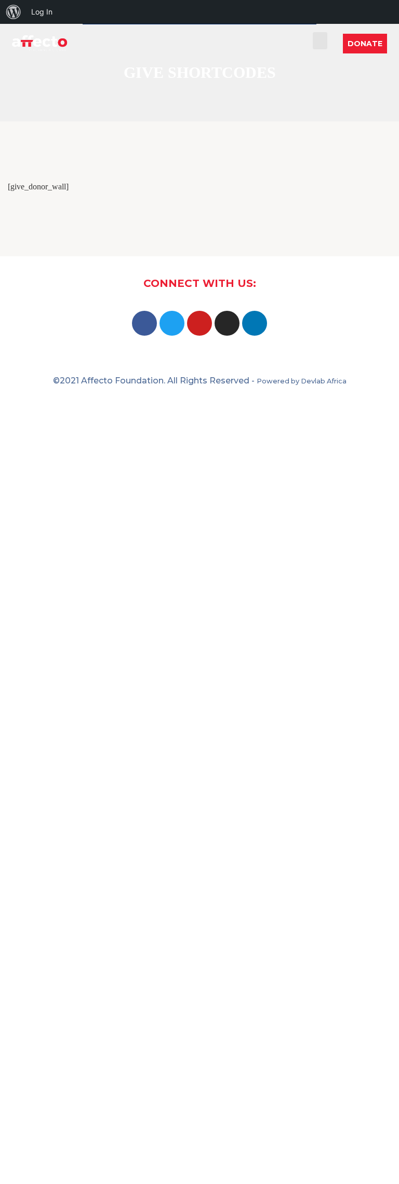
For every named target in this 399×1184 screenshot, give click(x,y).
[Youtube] (199, 323)
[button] (320, 40)
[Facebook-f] (144, 323)
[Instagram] (227, 323)
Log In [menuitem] (41, 11)
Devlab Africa (324, 381)
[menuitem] (13, 12)
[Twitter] (171, 323)
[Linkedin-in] (254, 323)
